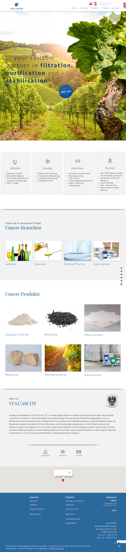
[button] (119, 546)
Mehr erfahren (57, 548)
